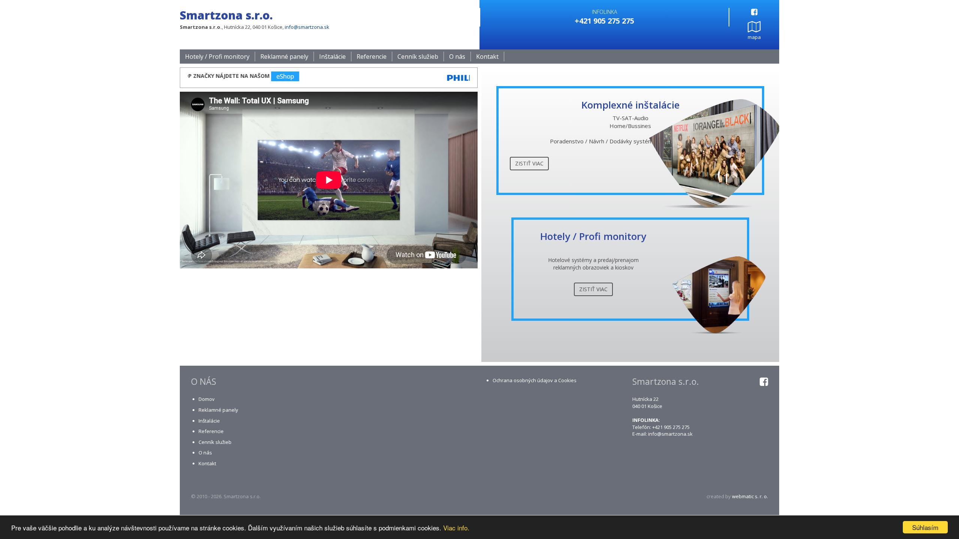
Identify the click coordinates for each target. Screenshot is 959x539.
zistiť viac (529, 163)
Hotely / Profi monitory (217, 56)
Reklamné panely (284, 56)
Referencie (372, 56)
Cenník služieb (417, 56)
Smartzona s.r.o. (226, 15)
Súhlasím (925, 527)
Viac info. (456, 527)
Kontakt (487, 56)
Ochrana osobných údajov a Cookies (535, 380)
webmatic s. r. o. (750, 496)
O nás (457, 56)
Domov (207, 399)
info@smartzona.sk (307, 27)
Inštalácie (332, 56)
